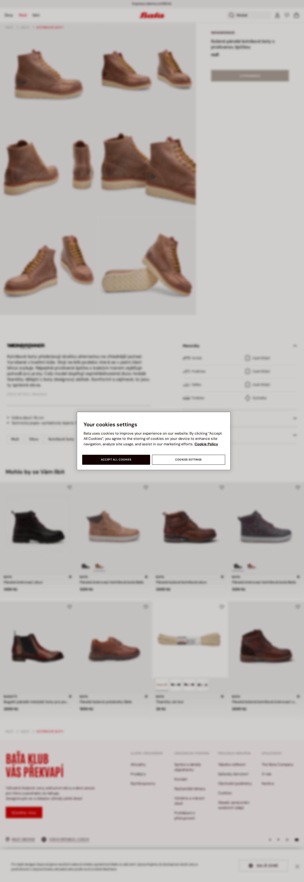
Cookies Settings (188, 459)
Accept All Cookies (116, 459)
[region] (153, 441)
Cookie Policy (206, 444)
